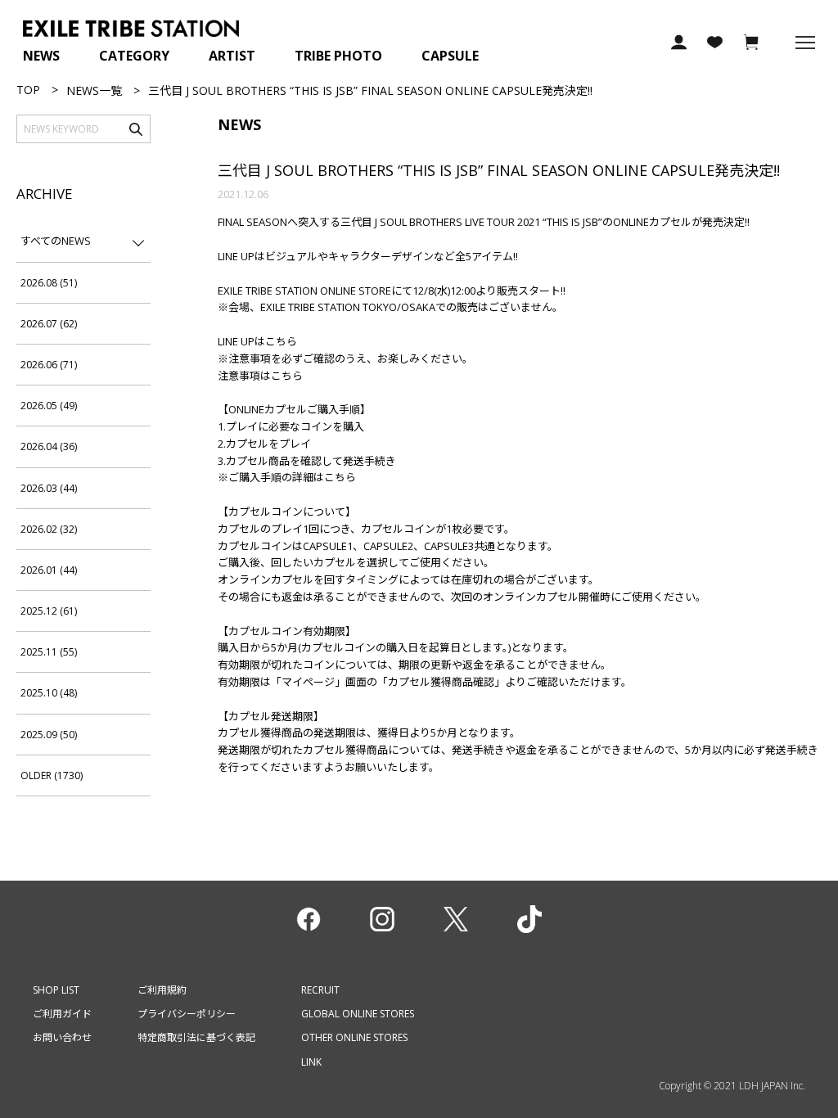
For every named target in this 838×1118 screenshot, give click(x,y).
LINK (311, 1062)
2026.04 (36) (48, 446)
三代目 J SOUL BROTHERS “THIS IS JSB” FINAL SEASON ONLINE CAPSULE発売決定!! (499, 170)
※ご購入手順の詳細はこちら (287, 477)
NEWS (41, 56)
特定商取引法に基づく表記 (196, 1037)
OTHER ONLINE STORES (354, 1037)
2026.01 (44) (48, 570)
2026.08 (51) (48, 283)
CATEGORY (134, 56)
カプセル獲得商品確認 (441, 681)
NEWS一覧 (94, 90)
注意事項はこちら (260, 375)
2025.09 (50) (48, 735)
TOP (28, 89)
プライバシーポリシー (186, 1014)
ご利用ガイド (62, 1014)
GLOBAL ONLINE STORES (357, 1014)
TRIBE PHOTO (338, 56)
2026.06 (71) (48, 365)
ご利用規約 (162, 990)
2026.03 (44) (48, 488)
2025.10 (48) (48, 693)
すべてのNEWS (55, 240)
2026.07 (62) (48, 324)
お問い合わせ (62, 1037)
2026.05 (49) (48, 405)
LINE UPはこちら (257, 341)
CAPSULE (450, 56)
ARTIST (232, 56)
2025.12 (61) (48, 611)
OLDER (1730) (51, 775)
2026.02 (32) (48, 529)
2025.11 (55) (48, 652)
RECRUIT (320, 990)
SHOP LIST (56, 990)
